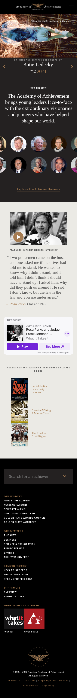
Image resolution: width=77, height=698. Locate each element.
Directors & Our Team (19, 513)
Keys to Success (15, 566)
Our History (13, 496)
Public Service (14, 548)
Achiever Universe (16, 557)
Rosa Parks (18, 304)
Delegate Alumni (15, 509)
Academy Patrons (16, 504)
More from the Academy (22, 605)
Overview (10, 592)
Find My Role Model (17, 574)
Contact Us (30, 680)
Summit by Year (14, 596)
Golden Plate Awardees (20, 522)
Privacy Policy (30, 685)
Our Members (13, 531)
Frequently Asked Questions (53, 680)
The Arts (10, 535)
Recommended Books (18, 579)
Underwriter (14, 680)
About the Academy (17, 500)
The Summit (12, 588)
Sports (9, 552)
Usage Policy (47, 685)
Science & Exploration (20, 544)
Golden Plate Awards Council (24, 517)
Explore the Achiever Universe (38, 189)
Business (10, 539)
